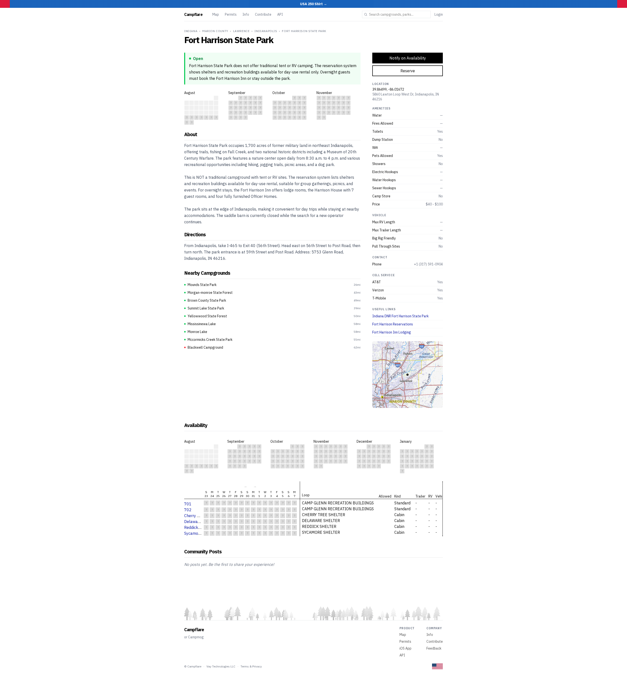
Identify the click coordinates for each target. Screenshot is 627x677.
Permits (231, 14)
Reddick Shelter (198, 527)
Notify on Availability (407, 58)
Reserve (407, 70)
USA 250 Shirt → (313, 4)
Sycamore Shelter (200, 533)
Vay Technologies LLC (220, 666)
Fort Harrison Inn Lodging (391, 332)
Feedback (433, 648)
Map (215, 14)
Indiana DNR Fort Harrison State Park (400, 316)
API (280, 14)
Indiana (190, 31)
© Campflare (192, 666)
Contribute (263, 14)
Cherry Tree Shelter (201, 515)
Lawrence (241, 31)
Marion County (215, 31)
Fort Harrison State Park (304, 31)
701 (188, 503)
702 (188, 509)
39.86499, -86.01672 (388, 89)
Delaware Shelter (199, 521)
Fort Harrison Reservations (392, 324)
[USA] (437, 666)
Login (438, 14)
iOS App (405, 648)
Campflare (193, 14)
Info (245, 14)
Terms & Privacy (251, 666)
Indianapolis (265, 31)
